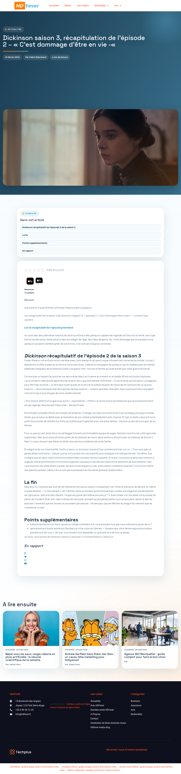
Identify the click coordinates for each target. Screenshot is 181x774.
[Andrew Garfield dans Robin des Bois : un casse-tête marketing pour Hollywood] (90, 628)
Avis (116, 5)
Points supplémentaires (34, 243)
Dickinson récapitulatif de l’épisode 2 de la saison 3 (48, 227)
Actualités (54, 5)
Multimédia (100, 5)
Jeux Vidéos (83, 5)
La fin (25, 235)
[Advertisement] (90, 84)
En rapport (27, 250)
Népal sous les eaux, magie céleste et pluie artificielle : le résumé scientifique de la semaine (30, 657)
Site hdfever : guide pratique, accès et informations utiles (34, 767)
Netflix (68, 5)
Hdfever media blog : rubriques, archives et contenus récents (93, 770)
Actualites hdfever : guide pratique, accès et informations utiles (89, 767)
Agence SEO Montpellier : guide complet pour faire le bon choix (145, 655)
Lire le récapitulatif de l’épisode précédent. (49, 327)
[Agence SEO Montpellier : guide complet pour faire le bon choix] (150, 628)
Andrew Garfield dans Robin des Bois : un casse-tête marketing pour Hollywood (89, 657)
